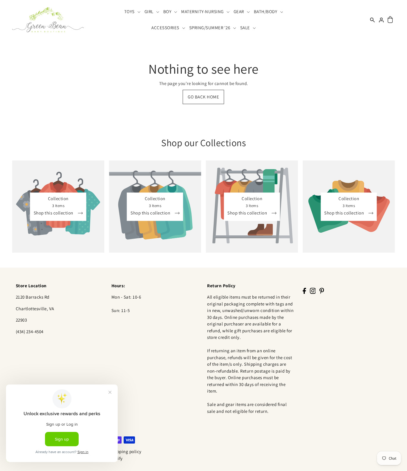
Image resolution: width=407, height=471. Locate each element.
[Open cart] (390, 20)
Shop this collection (54, 212)
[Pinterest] (321, 290)
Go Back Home (203, 97)
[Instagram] (313, 290)
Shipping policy (126, 451)
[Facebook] (304, 290)
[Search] (372, 19)
